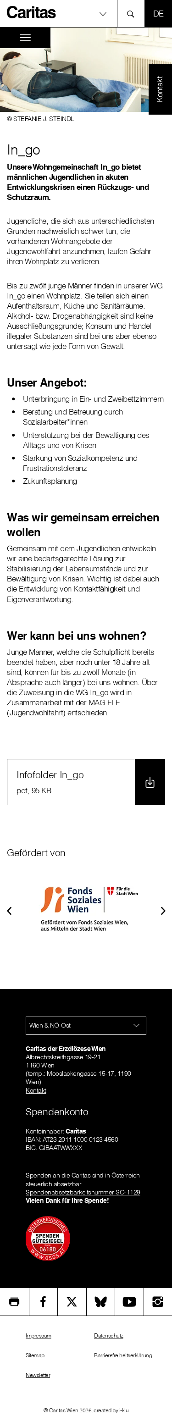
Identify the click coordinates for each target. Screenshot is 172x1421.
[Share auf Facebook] (43, 1302)
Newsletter (38, 1374)
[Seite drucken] (14, 1302)
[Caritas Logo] (31, 12)
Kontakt (36, 1090)
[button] (9, 909)
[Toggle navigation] (25, 38)
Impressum (38, 1335)
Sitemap (35, 1355)
